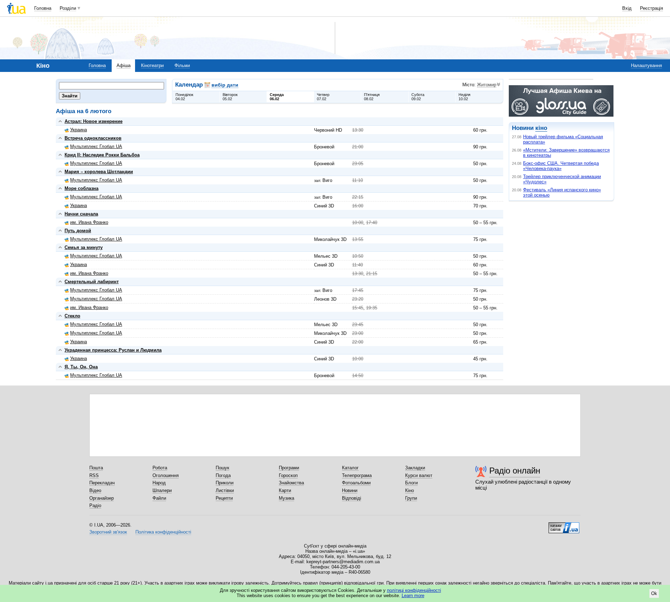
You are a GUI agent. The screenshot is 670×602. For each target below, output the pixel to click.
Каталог (350, 467)
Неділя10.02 (464, 97)
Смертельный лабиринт (92, 281)
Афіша (124, 65)
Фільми (182, 65)
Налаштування (646, 65)
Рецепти (224, 498)
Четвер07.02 (323, 97)
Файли (159, 498)
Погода (223, 475)
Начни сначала (81, 213)
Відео (95, 490)
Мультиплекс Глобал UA (96, 146)
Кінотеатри (152, 65)
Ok (654, 593)
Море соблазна (81, 188)
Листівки (225, 490)
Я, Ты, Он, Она (81, 366)
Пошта (96, 467)
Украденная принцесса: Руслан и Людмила (113, 350)
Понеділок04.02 (184, 97)
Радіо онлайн (514, 470)
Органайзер (101, 498)
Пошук (222, 467)
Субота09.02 (417, 97)
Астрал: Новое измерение (93, 121)
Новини (349, 490)
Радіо (95, 505)
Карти (285, 490)
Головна (42, 8)
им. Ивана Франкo (89, 222)
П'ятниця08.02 (372, 97)
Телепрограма (357, 475)
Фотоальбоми (356, 482)
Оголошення (165, 475)
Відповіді (351, 498)
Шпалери (162, 490)
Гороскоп (288, 475)
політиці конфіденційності (414, 590)
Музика (286, 498)
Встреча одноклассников (93, 138)
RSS (94, 475)
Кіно (409, 490)
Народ (159, 482)
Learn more (413, 595)
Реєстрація (651, 8)
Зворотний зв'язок (108, 532)
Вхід (627, 8)
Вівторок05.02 (230, 97)
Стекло (72, 315)
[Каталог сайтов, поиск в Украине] (564, 525)
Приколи (224, 482)
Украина (78, 129)
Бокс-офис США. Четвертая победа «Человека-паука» (561, 166)
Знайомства (291, 482)
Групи (411, 498)
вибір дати (224, 85)
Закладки (415, 467)
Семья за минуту (84, 247)
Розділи (68, 8)
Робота (159, 467)
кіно (541, 128)
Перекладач (102, 482)
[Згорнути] (60, 121)
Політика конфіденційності (163, 532)
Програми (289, 467)
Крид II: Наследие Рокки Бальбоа (102, 154)
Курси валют (418, 475)
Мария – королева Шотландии (99, 171)
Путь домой (78, 230)
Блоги (411, 482)
